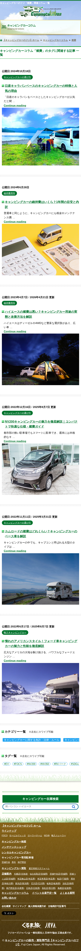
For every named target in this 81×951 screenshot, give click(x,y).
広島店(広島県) (33, 888)
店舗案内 (6, 873)
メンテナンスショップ (14, 847)
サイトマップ (19, 906)
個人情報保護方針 (37, 906)
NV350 (45, 764)
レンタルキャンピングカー (16, 852)
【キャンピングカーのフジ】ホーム (21, 825)
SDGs (75, 764)
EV (7, 764)
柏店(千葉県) (63, 879)
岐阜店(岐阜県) (54, 883)
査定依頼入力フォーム (39, 868)
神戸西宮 (22, 862)
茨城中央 (6, 862)
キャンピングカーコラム (15, 893)
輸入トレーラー (58, 835)
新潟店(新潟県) (22, 883)
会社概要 (6, 906)
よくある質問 (67, 893)
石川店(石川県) (38, 883)
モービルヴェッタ (17, 835)
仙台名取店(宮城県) (39, 874)
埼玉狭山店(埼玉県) (26, 879)
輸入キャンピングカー (15, 632)
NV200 (31, 764)
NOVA (47, 835)
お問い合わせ (9, 897)
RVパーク (60, 764)
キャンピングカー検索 (14, 841)
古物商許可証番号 (57, 906)
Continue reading (15, 105)
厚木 (14, 862)
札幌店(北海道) (21, 874)
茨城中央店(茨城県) (59, 874)
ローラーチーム (35, 835)
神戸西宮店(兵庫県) (15, 888)
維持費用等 (9, 193)
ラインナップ (9, 830)
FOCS (18, 764)
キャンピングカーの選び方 (17, 77)
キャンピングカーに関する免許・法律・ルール (31, 739)
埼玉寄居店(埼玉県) (46, 879)
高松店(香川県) (49, 888)
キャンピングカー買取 (14, 868)
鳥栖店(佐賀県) (65, 888)
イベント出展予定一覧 (44, 893)
